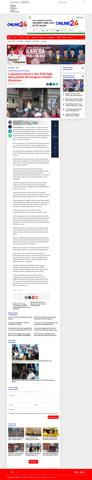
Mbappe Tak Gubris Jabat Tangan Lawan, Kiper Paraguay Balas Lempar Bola (74, 94)
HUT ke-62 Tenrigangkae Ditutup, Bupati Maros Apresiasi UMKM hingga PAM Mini (19, 334)
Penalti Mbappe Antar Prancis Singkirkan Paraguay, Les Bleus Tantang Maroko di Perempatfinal (74, 104)
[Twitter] (29, 297)
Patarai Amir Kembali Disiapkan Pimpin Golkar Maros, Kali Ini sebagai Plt (45, 318)
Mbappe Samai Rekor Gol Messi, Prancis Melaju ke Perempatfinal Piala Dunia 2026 (74, 99)
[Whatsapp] (57, 84)
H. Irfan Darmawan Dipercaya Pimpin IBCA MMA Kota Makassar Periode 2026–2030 (73, 110)
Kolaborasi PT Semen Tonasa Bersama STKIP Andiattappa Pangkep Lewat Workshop (21, 306)
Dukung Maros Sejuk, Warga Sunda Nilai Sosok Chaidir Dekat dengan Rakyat (33, 380)
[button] (83, 2)
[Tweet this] (50, 84)
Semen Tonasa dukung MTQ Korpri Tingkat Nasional (20, 318)
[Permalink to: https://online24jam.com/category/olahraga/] (83, 76)
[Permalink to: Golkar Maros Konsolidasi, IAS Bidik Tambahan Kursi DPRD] (51, 432)
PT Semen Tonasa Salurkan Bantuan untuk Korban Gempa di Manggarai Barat (46, 323)
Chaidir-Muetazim (14, 71)
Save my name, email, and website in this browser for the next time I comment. (34, 413)
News (9, 84)
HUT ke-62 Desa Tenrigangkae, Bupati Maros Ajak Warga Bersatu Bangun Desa (45, 334)
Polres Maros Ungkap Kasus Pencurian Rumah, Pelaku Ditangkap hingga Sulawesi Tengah (46, 329)
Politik (12, 84)
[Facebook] (26, 297)
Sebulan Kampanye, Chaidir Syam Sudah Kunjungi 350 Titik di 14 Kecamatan (32, 361)
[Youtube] (33, 297)
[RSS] (36, 297)
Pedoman (24, 477)
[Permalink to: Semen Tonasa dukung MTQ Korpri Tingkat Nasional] (16, 432)
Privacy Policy (51, 477)
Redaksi (30, 477)
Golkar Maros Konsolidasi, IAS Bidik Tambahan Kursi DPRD (18, 323)
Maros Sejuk (25, 71)
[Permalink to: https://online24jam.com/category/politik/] (83, 68)
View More (33, 461)
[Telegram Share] (53, 84)
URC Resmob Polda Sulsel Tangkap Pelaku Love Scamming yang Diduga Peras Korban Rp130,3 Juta (20, 329)
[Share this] (47, 84)
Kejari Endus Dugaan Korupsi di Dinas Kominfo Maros (38, 304)
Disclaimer (37, 477)
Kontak (44, 477)
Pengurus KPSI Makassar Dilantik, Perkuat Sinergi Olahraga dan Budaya (72, 115)
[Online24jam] (17, 24)
